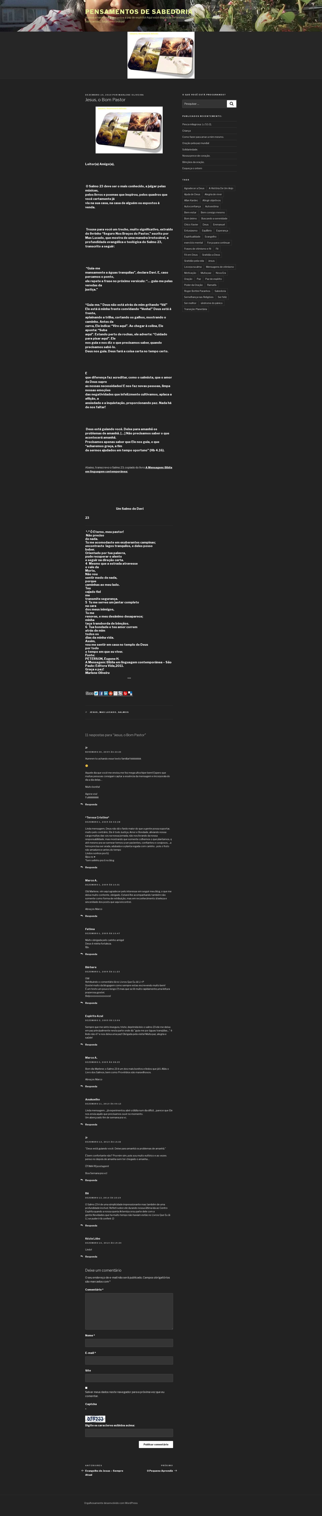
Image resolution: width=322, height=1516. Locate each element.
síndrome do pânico (212, 303)
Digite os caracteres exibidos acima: (110, 1425)
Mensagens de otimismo (220, 266)
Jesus (94, 712)
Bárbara (90, 967)
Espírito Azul (94, 1016)
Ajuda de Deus (192, 194)
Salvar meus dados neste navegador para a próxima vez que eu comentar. (124, 1394)
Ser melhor (190, 303)
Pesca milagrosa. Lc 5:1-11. (197, 124)
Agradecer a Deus (194, 188)
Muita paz (206, 272)
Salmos (123, 712)
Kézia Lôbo (92, 1238)
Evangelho (211, 236)
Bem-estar (190, 212)
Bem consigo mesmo (213, 212)
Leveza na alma (193, 266)
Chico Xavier (191, 224)
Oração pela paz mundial (195, 143)
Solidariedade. (190, 149)
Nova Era (221, 272)
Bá (87, 1193)
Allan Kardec (191, 200)
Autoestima (212, 206)
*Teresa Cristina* (97, 817)
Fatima (90, 929)
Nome (90, 1335)
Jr (86, 747)
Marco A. (91, 880)
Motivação (190, 272)
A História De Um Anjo (221, 188)
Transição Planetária (195, 309)
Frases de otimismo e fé (197, 248)
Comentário (94, 1289)
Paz (199, 278)
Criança (186, 130)
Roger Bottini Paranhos (197, 291)
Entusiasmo (191, 230)
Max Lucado (108, 712)
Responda (91, 804)
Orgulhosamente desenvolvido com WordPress (111, 1503)
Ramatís (212, 284)
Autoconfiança (192, 206)
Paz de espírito (213, 278)
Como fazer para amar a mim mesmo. (203, 136)
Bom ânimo (190, 218)
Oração (188, 278)
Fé (217, 248)
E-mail (90, 1353)
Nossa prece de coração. (196, 155)
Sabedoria (220, 291)
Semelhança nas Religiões (198, 297)
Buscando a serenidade (214, 218)
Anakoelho (92, 1099)
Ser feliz (222, 297)
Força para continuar (218, 242)
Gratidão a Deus (211, 254)
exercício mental (193, 242)
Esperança (222, 230)
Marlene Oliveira (131, 95)
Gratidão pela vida (194, 260)
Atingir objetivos (211, 200)
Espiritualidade (192, 236)
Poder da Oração (193, 284)
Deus (206, 224)
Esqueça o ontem (192, 168)
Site (88, 1370)
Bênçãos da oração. (193, 162)
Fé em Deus (191, 254)
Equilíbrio (207, 230)
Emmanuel (219, 224)
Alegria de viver (213, 194)
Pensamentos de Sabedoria (139, 11)
